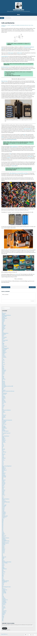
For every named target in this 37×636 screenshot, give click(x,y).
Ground (3, 423)
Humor (3, 434)
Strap (3, 583)
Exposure (3, 400)
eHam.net (3, 383)
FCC (2, 404)
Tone (3, 595)
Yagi (2, 618)
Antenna (3, 320)
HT (26, 88)
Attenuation (4, 325)
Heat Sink (3, 430)
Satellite (3, 560)
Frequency (3, 412)
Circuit (3, 345)
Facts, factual (4, 402)
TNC (2, 594)
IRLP (2, 444)
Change (3, 343)
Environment (4, 394)
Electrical (3, 384)
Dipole (3, 369)
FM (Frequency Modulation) (6, 410)
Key (2, 447)
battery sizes (19, 52)
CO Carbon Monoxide (5, 348)
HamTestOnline (4, 428)
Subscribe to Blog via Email (8, 623)
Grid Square (4, 422)
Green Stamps (4, 421)
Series (3, 563)
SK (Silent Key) (4, 568)
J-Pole (3, 445)
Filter (3, 407)
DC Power (3, 364)
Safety (3, 558)
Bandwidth (3, 328)
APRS (3, 322)
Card (2, 339)
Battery (13, 25)
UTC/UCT (3, 603)
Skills (3, 570)
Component (4, 350)
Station (3, 582)
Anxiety (3, 321)
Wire (3, 615)
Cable (3, 336)
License (3, 451)
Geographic (4, 417)
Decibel (3, 366)
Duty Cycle (3, 379)
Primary (32, 25)
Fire (2, 408)
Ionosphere (4, 442)
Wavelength (4, 612)
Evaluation (3, 397)
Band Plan (3, 326)
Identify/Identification (5, 436)
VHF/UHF (3, 606)
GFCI (2, 418)
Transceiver (4, 598)
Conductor (3, 351)
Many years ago (4, 81)
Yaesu (3, 617)
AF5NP (9, 25)
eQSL (3, 395)
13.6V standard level (27, 128)
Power (29, 25)
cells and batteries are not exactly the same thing (18, 173)
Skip (2, 572)
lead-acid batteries (14, 146)
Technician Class (4, 589)
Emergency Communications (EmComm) (22, 25)
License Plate (4, 452)
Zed (2, 619)
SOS (2, 577)
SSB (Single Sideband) (5, 580)
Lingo (3, 457)
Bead (2, 330)
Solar (3, 576)
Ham (2, 425)
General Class (4, 415)
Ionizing (3, 441)
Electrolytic (4, 385)
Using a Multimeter (32, 287)
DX (2, 380)
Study (3, 584)
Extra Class (3, 401)
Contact (3, 354)
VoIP (3, 609)
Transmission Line (5, 599)
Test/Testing (4, 592)
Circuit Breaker (4, 346)
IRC (2, 443)
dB (2, 363)
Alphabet (3, 314)
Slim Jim (3, 573)
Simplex (3, 567)
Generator (3, 416)
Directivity (3, 371)
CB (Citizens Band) (5, 340)
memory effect (14, 165)
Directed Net (4, 370)
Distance (3, 372)
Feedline (3, 405)
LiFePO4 (8, 157)
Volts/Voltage (4, 610)
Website (3, 613)
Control (3, 355)
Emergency (3, 390)
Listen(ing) (3, 458)
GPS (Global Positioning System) (7, 420)
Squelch (3, 579)
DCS (2, 365)
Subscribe (4, 628)
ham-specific (30, 156)
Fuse (2, 413)
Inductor (3, 439)
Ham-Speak (3, 427)
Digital (3, 368)
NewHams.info (18, 10)
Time (3, 593)
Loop (3, 462)
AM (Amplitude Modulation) (6, 315)
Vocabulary (4, 607)
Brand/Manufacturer (5, 333)
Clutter (3, 347)
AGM (2, 137)
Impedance (3, 438)
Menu (18, 14)
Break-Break (4, 334)
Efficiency (3, 382)
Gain (2, 414)
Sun (2, 585)
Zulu (2, 620)
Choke (3, 344)
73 (2, 312)
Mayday (3, 467)
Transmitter (4, 600)
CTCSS (3, 359)
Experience (4, 398)
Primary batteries (4, 56)
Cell (15, 25)
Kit (2, 448)
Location (3, 460)
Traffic (3, 596)
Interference (4, 440)
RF (2, 553)
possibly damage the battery (11, 139)
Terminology (4, 591)
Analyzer (3, 319)
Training (3, 597)
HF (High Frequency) (5, 431)
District (3, 374)
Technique (3, 590)
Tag (2, 587)
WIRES (3, 616)
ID (2, 435)
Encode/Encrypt (4, 393)
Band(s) (3, 327)
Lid (2, 453)
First (2, 409)
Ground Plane (4, 424)
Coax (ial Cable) (4, 349)
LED (2, 450)
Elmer (3, 388)
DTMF (3, 377)
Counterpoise (4, 357)
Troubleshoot (4, 601)
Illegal (3, 437)
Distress (3, 373)
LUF (2, 465)
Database (3, 362)
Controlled (3, 356)
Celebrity (3, 341)
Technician (3, 588)
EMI (2, 392)
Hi (2, 432)
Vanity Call (3, 604)
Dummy (3, 378)
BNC (2, 331)
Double (3, 376)
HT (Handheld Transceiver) (6, 433)
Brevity (3, 335)
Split (3, 578)
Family (3, 403)
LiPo (10, 153)
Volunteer (3, 611)
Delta (3, 367)
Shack (3, 565)
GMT (2, 419)
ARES (3, 323)
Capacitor (3, 338)
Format (3, 411)
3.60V (16, 274)
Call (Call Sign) (4, 337)
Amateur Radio (4, 316)
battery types (10, 52)
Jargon (3, 446)
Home (2, 17)
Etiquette (3, 396)
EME (2, 389)
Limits (3, 455)
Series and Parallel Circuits (6, 287)
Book (3, 332)
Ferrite (3, 406)
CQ (2, 358)
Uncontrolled (4, 602)
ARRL (3, 324)
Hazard (3, 429)
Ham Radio (3, 426)
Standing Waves (4, 581)
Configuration (4, 352)
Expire (3, 399)
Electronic (3, 387)
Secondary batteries (5, 67)
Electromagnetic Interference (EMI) (7, 386)
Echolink (3, 381)
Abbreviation (4, 313)
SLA (24, 134)
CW (2, 361)
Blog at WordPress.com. (4, 634)
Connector (3, 353)
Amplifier (3, 317)
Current (3, 360)
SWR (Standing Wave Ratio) (6, 586)
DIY (2, 375)
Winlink (3, 614)
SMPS (3, 575)
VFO (2, 605)
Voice (3, 608)
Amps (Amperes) (4, 318)
